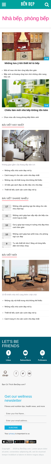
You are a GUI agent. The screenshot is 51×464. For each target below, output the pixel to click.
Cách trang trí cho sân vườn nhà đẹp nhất (22, 175)
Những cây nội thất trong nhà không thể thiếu (23, 180)
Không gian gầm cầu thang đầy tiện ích (18, 165)
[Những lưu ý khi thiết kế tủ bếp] (25, 46)
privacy (12, 433)
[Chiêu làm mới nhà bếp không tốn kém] (25, 93)
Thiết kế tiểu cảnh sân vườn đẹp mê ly (20, 190)
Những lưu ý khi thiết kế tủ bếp (22, 63)
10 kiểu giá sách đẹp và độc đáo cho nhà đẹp (23, 185)
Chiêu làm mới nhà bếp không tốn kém (26, 110)
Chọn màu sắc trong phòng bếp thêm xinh (21, 117)
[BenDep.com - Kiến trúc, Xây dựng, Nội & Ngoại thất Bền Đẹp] (27, 4)
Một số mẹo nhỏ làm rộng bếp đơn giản (20, 70)
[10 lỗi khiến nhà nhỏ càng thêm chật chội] (25, 276)
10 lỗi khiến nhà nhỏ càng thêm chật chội (19, 295)
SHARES (7, 210)
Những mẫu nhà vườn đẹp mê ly (18, 170)
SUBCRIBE (13, 427)
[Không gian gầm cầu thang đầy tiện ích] (25, 146)
